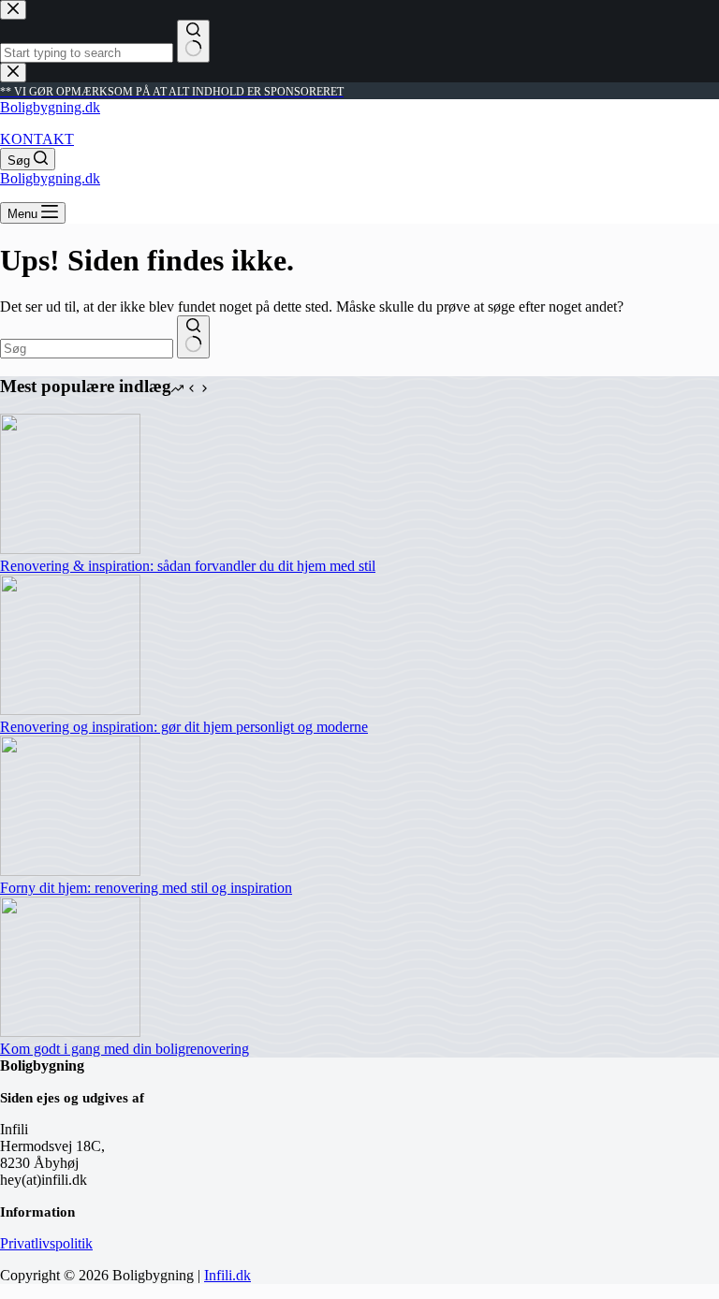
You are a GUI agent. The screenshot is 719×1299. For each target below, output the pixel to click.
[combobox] (86, 348)
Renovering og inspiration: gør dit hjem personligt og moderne (184, 727)
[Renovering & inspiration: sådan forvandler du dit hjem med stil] (70, 549)
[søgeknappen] (193, 336)
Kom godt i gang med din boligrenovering (124, 1049)
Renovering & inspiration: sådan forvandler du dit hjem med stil (187, 566)
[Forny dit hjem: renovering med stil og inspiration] (70, 871)
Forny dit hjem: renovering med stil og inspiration (146, 888)
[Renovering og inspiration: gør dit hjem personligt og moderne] (70, 710)
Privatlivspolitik (46, 1243)
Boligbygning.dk (50, 107)
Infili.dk (227, 1275)
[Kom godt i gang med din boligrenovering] (70, 1032)
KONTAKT (37, 139)
